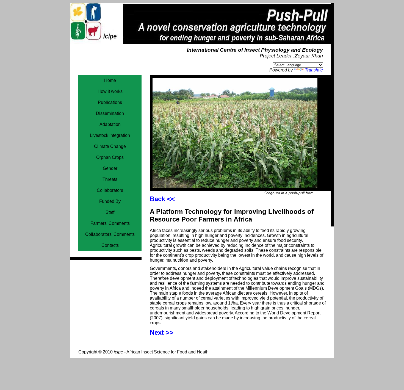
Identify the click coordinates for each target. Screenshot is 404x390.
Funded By (110, 201)
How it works (110, 91)
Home (110, 80)
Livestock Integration (110, 135)
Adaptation (110, 124)
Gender (110, 168)
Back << (162, 199)
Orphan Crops (110, 157)
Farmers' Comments (110, 223)
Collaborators (110, 190)
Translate (314, 70)
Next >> (161, 332)
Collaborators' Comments (110, 234)
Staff (110, 212)
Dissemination (110, 113)
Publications (110, 102)
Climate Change (110, 146)
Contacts (110, 245)
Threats (110, 179)
